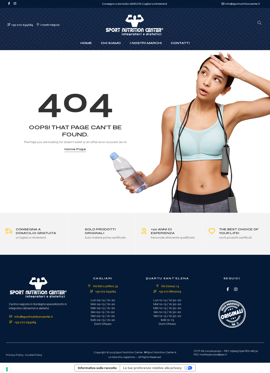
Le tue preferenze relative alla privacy (152, 368)
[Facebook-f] (9, 3)
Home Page (75, 149)
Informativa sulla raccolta (97, 368)
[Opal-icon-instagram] (14, 3)
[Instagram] (236, 289)
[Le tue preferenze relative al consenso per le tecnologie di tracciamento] (7, 369)
